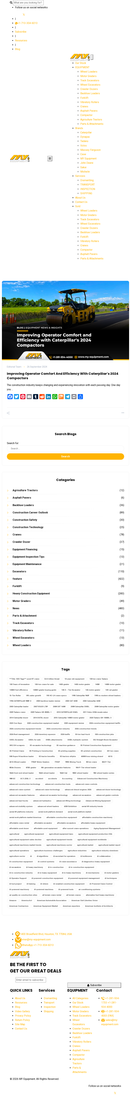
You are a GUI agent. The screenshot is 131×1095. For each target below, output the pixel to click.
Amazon (12, 900)
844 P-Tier (106, 762)
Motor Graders (88, 76)
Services (80, 175)
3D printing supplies (67, 751)
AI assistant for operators (64, 856)
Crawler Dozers (89, 89)
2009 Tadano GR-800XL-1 (41, 712)
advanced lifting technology (68, 801)
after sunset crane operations (76, 828)
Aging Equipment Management (107, 828)
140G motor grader (82, 684)
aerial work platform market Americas (25, 817)
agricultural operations (19, 851)
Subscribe (20, 31)
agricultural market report (109, 845)
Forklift (84, 97)
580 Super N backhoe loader (21, 756)
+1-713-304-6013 (27, 23)
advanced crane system (19, 790)
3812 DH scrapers (17, 745)
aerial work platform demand (50, 812)
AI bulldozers (86, 856)
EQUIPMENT (82, 67)
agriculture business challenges (48, 851)
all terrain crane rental (51, 895)
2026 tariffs (65, 734)
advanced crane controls (86, 784)
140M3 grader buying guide (44, 690)
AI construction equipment (21, 862)
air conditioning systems (89, 889)
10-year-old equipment (74, 679)
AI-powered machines (43, 889)
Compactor (86, 115)
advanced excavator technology (54, 795)
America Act (27, 900)
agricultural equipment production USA (95, 834)
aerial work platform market (79, 812)
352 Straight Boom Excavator (105, 740)
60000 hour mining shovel (92, 756)
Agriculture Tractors (91, 119)
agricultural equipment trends (59, 840)
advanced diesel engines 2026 (78, 790)
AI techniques (111, 878)
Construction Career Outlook (30, 512)
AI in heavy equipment (47, 873)
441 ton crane (113, 751)
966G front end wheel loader (21, 773)
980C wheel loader (80, 773)
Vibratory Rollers (89, 102)
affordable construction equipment (61, 817)
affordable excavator (43, 823)
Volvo (83, 145)
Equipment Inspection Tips (28, 556)
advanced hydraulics (42, 801)
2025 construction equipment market (43, 723)
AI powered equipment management (84, 878)
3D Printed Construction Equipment (95, 745)
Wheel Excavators (90, 84)
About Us (80, 197)
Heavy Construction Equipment (31, 593)
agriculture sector (17, 856)
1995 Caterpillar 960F (80, 696)
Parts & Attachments (91, 123)
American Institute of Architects (99, 906)
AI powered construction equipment (47, 878)
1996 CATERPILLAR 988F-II (20, 701)
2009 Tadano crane (17, 712)
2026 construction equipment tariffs (104, 723)
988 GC (12, 779)
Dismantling (87, 180)
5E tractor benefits (47, 756)
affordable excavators (66, 823)
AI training (31, 884)
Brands (79, 128)
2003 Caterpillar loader (18, 707)
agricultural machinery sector (59, 845)
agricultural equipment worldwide (92, 840)
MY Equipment (88, 158)
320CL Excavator (16, 740)
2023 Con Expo (15, 723)
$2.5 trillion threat (51, 679)
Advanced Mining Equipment (98, 801)
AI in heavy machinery (71, 873)
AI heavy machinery (34, 867)
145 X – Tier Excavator (70, 690)
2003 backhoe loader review (48, 701)
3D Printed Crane (16, 751)
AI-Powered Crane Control (101, 884)
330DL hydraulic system (77, 740)
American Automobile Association (51, 900)
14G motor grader (92, 690)
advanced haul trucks (18, 801)
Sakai (83, 167)
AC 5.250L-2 (25, 779)
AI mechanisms (92, 873)
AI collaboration (104, 856)
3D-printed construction (91, 751)
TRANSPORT (87, 184)
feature (17, 578)
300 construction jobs (104, 734)
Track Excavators (89, 80)
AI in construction (56, 867)
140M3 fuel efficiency (18, 690)
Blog (17, 49)
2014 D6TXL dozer (41, 718)
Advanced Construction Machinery (92, 779)
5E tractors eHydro (68, 756)
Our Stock (80, 63)
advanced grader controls (107, 795)
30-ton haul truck (82, 734)
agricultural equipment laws (61, 834)
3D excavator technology (40, 745)
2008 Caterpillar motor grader (106, 707)
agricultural (14, 834)
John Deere (86, 162)
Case (83, 154)
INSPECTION (87, 189)
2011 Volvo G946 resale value (95, 712)
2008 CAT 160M (59, 707)
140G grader (64, 684)
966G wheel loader (47, 773)
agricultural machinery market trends (25, 845)
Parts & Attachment (25, 615)
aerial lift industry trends (92, 806)
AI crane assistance (68, 862)
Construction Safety (25, 519)
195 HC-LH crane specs (56, 696)
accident (39, 779)
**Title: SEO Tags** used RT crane (24, 679)
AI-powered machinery (19, 889)
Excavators (19, 571)
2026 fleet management (19, 734)
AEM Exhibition (70, 806)
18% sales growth (33, 696)
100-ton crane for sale (44, 684)
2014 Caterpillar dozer (18, 718)
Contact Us (81, 202)
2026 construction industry (58, 729)
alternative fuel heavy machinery (100, 895)
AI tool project (15, 884)
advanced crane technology (47, 790)
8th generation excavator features (56, 768)
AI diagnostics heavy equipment (96, 862)
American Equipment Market (46, 906)
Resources (21, 40)
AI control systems (46, 862)
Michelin (85, 171)
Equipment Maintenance (27, 564)
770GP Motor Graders (40, 762)
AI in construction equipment (81, 867)
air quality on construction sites (23, 895)
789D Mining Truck (73, 762)
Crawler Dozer (21, 541)
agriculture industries (77, 851)
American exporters (71, 906)
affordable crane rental (19, 823)
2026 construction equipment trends (25, 729)
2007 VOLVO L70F (41, 707)
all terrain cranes (73, 895)
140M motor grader (113, 684)
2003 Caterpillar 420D (91, 701)
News (16, 608)
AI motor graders (111, 873)
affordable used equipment (46, 828)
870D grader (31, 768)
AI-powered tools (65, 889)
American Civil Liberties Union (85, 900)
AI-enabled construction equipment (69, 884)
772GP (57, 762)
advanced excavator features (22, 795)
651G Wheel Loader (17, 762)
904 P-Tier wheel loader (86, 768)
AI (31, 856)
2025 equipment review (74, 723)
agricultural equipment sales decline (25, 840)
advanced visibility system (21, 806)
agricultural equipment (34, 834)
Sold (77, 206)
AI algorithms (42, 856)
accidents (52, 779)
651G (110, 756)
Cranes (84, 106)
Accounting (67, 779)
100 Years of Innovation (19, 684)
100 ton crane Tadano (98, 679)
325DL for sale (34, 740)
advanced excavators (82, 795)
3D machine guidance (65, 745)
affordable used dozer (19, 828)
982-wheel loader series (103, 773)
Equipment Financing (25, 549)
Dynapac (85, 136)
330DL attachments (54, 740)
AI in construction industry (21, 873)
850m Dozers (15, 768)
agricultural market (85, 845)
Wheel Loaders (88, 71)
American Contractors (18, 906)
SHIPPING (86, 193)
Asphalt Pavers (88, 110)
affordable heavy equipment (93, 823)
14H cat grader (111, 690)
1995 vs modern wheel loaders (107, 696)
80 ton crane (91, 762)
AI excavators (15, 867)
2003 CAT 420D (71, 701)
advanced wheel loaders (48, 806)
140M (97, 684)
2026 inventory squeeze (45, 734)
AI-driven (44, 884)
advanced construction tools (57, 784)
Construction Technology (28, 527)
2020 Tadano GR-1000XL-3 (100, 718)
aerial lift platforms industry (21, 812)
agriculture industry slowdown (105, 851)
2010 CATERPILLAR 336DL (67, 712)
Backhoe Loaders (90, 93)
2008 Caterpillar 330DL (80, 707)
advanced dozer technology (108, 790)
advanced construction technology (24, 784)
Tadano (84, 141)
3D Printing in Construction (41, 751)
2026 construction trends (86, 729)
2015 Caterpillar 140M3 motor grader (69, 718)
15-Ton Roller (15, 696)
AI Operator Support (18, 878)
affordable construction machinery (97, 817)
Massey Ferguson (90, 149)
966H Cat (63, 773)
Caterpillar (86, 132)
